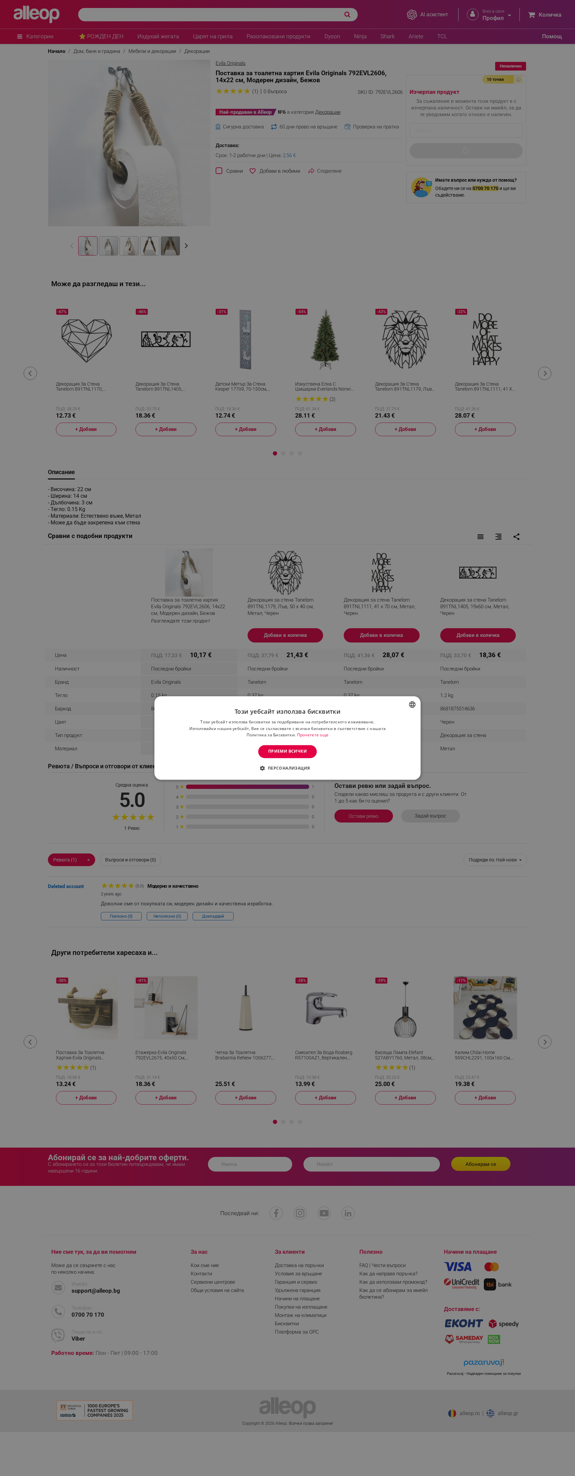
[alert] (287, 738)
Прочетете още (313, 735)
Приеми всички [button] (287, 751)
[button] (287, 768)
